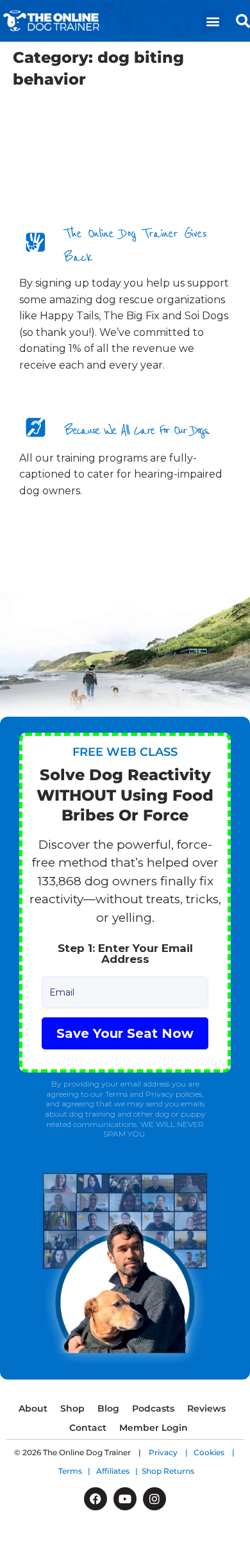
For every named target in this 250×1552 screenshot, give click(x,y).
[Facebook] (95, 1498)
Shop (72, 1408)
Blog (108, 1408)
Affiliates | (119, 1471)
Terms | (77, 1471)
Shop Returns (168, 1471)
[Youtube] (125, 1498)
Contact (87, 1427)
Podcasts (153, 1408)
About (33, 1408)
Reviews (206, 1408)
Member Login (153, 1427)
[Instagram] (154, 1498)
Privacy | (171, 1452)
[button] (212, 20)
